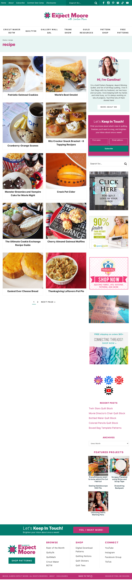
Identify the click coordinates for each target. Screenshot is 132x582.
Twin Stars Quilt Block (101, 408)
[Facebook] (103, 2)
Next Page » (48, 302)
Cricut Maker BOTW (52, 563)
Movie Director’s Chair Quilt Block (107, 413)
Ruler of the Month (55, 548)
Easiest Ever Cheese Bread (22, 291)
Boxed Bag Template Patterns (105, 428)
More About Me (109, 107)
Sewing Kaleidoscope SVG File (98, 487)
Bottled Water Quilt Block (102, 418)
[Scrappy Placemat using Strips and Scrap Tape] (119, 475)
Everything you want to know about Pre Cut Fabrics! (98, 479)
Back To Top (84, 576)
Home (3, 3)
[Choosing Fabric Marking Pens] (98, 510)
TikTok (108, 561)
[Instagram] (108, 2)
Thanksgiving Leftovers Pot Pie (66, 291)
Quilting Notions (83, 556)
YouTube (109, 548)
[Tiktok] (122, 2)
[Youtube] (127, 2)
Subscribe (20, 3)
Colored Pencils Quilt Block (103, 423)
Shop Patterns (22, 560)
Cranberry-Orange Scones (22, 145)
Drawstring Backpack (119, 487)
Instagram (110, 552)
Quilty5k (50, 552)
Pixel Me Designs (121, 576)
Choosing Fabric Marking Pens (98, 513)
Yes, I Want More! (91, 530)
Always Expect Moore (66, 16)
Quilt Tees (80, 565)
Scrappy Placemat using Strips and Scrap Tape (119, 479)
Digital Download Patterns (84, 550)
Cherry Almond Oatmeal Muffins (66, 241)
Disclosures (51, 3)
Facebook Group (113, 557)
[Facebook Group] (118, 2)
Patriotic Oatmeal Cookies (23, 94)
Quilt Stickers (82, 560)
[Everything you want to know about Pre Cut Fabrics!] (98, 475)
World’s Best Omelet (66, 94)
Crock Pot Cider (66, 191)
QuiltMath (51, 557)
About (11, 3)
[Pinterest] (113, 2)
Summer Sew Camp (35, 3)
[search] (96, 3)
